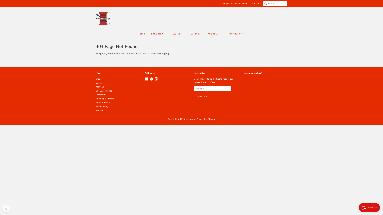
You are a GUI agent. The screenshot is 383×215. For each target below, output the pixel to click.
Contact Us (101, 94)
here (144, 53)
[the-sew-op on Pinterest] (151, 79)
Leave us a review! (251, 78)
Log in (226, 3)
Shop (98, 78)
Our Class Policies (104, 90)
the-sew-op (191, 119)
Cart (258, 3)
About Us (214, 33)
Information (235, 33)
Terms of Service (103, 102)
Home (141, 33)
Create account (241, 3)
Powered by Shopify (206, 119)
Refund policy (102, 106)
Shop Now (157, 33)
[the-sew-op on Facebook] (146, 79)
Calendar (196, 33)
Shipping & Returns (105, 98)
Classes (177, 33)
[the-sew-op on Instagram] (156, 79)
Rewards (99, 110)
